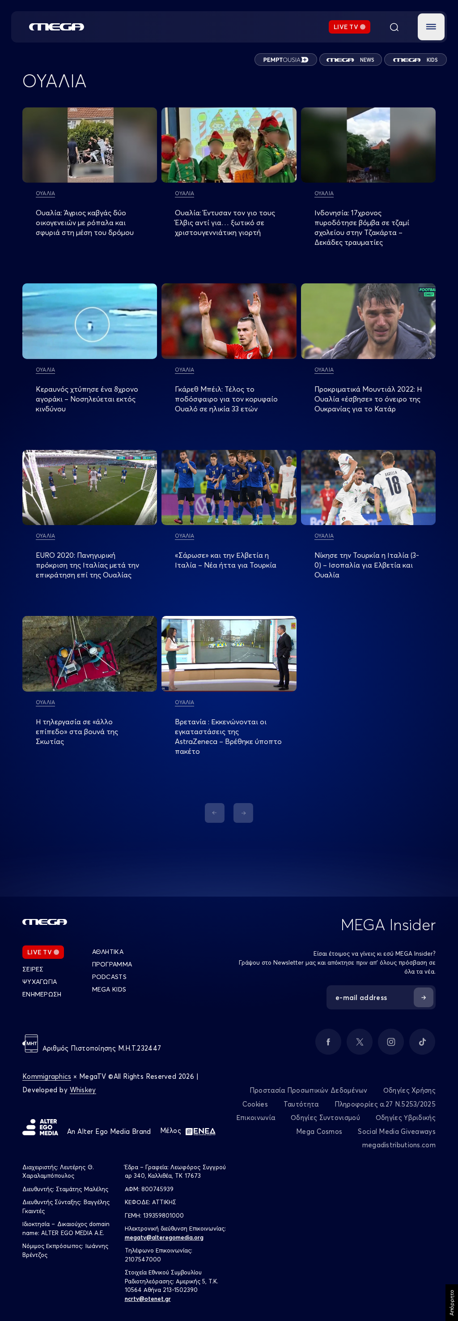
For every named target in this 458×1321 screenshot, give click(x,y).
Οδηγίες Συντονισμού (325, 1117)
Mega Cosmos (319, 1131)
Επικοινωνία (255, 1117)
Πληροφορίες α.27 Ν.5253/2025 (385, 1104)
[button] (431, 26)
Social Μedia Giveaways (397, 1131)
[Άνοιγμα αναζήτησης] (394, 26)
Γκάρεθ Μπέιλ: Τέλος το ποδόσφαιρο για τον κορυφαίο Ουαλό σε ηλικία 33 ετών (226, 399)
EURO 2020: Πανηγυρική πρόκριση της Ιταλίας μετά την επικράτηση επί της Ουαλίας (87, 565)
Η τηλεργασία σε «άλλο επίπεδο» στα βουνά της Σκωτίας (77, 731)
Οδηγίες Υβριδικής (406, 1117)
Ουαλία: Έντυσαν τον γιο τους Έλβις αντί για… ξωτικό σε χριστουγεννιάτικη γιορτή (225, 222)
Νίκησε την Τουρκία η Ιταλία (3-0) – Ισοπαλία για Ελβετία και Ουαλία (366, 565)
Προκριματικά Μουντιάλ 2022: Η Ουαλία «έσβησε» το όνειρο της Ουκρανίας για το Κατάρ (368, 399)
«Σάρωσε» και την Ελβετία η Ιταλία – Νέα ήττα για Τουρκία (225, 560)
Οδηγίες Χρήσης (409, 1090)
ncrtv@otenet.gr (148, 1298)
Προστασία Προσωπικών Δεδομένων (309, 1090)
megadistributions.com (399, 1145)
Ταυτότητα (301, 1104)
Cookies (255, 1104)
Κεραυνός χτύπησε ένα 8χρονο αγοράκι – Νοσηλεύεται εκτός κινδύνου (87, 399)
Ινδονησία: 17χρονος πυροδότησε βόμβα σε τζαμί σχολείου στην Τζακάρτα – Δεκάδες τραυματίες (361, 227)
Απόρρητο (451, 1303)
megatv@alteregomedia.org (164, 1237)
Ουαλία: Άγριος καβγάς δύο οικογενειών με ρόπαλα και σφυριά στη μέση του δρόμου (85, 222)
